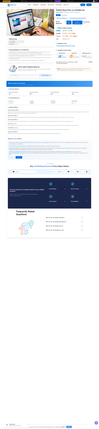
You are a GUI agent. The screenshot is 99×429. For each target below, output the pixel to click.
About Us (12, 157)
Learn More (62, 427)
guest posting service (22, 151)
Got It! (69, 427)
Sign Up (89, 4)
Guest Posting (51, 4)
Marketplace (35, 4)
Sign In (82, 4)
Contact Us (18, 157)
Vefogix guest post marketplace (64, 151)
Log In (58, 15)
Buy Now (69, 22)
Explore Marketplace (77, 22)
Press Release (59, 4)
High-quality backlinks (14, 148)
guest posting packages (14, 153)
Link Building (43, 4)
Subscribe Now (45, 75)
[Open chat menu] (96, 422)
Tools (29, 4)
